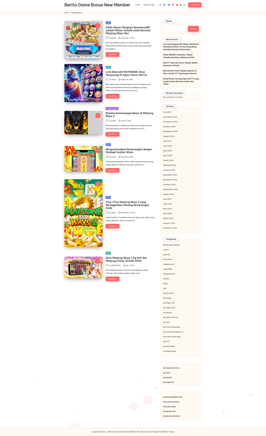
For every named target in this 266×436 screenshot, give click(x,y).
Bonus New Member (171, 245)
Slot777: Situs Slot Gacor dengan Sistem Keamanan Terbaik (180, 64)
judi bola (166, 254)
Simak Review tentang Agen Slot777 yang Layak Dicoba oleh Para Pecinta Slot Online (181, 81)
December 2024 (170, 175)
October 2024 (169, 184)
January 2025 (169, 170)
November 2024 (170, 180)
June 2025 (167, 146)
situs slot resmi (169, 406)
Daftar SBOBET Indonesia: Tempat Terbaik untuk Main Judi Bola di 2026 (178, 56)
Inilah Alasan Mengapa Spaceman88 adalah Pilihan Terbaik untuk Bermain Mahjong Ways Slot (128, 30)
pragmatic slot (169, 411)
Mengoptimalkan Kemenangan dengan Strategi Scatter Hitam (129, 151)
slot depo (167, 298)
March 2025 (168, 160)
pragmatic (167, 377)
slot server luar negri (172, 336)
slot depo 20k (169, 307)
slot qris (166, 322)
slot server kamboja (171, 327)
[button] (195, 4)
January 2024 (169, 223)
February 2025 (169, 165)
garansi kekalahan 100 (172, 397)
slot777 (166, 341)
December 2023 (170, 228)
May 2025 (167, 151)
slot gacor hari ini (170, 317)
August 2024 (168, 194)
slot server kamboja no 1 (173, 332)
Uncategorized (169, 351)
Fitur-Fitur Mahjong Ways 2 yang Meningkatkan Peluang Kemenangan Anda (127, 205)
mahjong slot (112, 108)
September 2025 (170, 131)
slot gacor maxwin (171, 401)
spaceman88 (168, 346)
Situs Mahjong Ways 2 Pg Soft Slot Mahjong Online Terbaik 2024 (126, 259)
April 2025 (167, 155)
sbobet (166, 279)
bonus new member (171, 416)
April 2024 (167, 213)
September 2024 (170, 189)
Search (169, 21)
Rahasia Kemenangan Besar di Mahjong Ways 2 (129, 115)
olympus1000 (169, 274)
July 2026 (167, 112)
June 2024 (167, 204)
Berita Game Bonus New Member (97, 5)
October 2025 (169, 126)
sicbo (165, 283)
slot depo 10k (169, 303)
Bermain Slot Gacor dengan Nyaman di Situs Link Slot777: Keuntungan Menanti (179, 72)
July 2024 (167, 199)
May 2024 (167, 209)
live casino (167, 259)
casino (166, 250)
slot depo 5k (168, 382)
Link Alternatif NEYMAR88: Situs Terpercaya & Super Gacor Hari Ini (126, 73)
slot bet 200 (168, 293)
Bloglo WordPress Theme (163, 432)
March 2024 (168, 218)
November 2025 (170, 122)
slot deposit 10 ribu (171, 368)
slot (108, 23)
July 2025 (167, 141)
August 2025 (168, 136)
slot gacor (167, 312)
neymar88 (167, 269)
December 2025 (170, 117)
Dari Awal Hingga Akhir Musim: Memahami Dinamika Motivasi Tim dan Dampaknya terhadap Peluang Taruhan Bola (181, 47)
